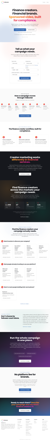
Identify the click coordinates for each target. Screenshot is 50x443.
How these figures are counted (25, 214)
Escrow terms (44, 427)
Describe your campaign (19, 29)
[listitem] (6, 251)
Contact (35, 422)
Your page (19, 421)
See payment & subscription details (25, 392)
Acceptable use (44, 425)
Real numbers (20, 427)
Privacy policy (44, 422)
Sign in (48, 2)
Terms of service (45, 421)
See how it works (31, 29)
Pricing (19, 428)
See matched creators (25, 78)
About (35, 421)
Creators (44, 2)
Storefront (19, 422)
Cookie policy (44, 424)
